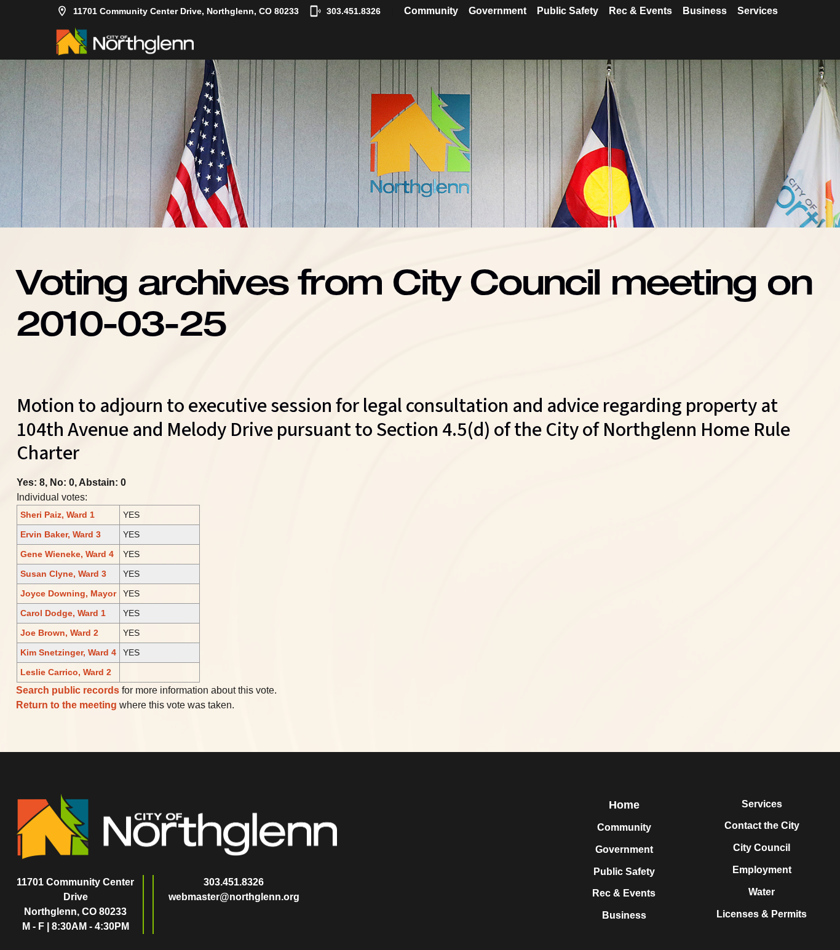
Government (497, 11)
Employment (761, 870)
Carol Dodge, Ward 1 (63, 613)
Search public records (67, 690)
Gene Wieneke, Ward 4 (67, 554)
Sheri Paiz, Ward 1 (57, 515)
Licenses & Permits (761, 914)
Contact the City (761, 825)
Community (431, 11)
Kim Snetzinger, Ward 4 (68, 652)
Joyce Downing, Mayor (68, 593)
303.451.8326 (354, 11)
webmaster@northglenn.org (233, 897)
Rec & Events (640, 11)
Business (705, 11)
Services (757, 11)
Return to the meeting (66, 705)
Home (624, 805)
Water (761, 892)
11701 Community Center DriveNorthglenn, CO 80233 (75, 897)
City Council (761, 847)
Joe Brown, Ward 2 (59, 633)
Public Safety (567, 11)
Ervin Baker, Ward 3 (60, 534)
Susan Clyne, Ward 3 (63, 574)
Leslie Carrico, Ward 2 (65, 672)
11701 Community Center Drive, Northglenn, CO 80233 (186, 11)
